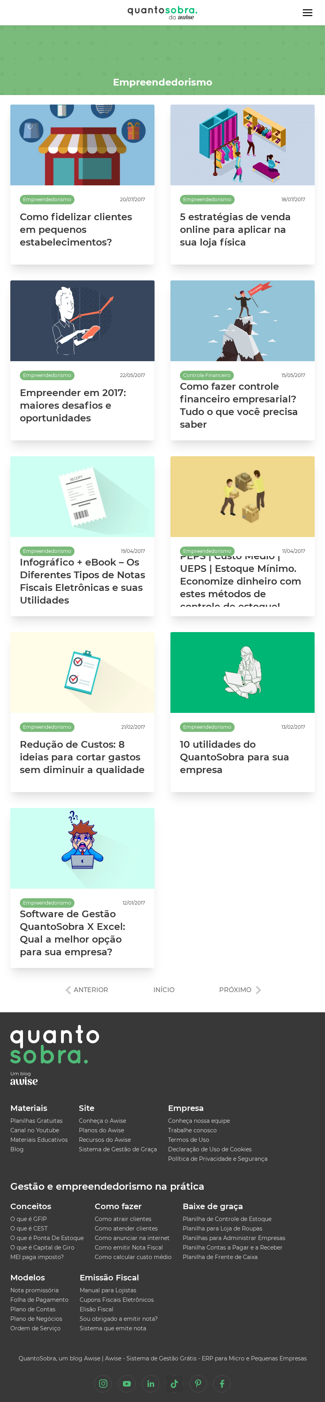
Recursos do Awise (105, 1139)
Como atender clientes (126, 1228)
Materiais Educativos (39, 1139)
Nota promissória (34, 1290)
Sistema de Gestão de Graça (118, 1149)
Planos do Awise (101, 1130)
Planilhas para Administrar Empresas (234, 1238)
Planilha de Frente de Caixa (220, 1257)
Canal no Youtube (34, 1130)
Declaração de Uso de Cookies (210, 1149)
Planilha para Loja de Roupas (222, 1228)
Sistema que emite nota (113, 1328)
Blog (17, 1149)
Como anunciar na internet (132, 1238)
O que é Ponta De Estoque (47, 1238)
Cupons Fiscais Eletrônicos (117, 1299)
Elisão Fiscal (96, 1309)
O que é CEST (29, 1228)
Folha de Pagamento (39, 1299)
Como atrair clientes (123, 1219)
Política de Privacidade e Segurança (218, 1158)
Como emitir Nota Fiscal (129, 1247)
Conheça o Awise (102, 1120)
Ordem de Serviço (35, 1328)
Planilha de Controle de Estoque (227, 1219)
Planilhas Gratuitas (36, 1120)
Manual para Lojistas (108, 1290)
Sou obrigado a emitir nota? (119, 1318)
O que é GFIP (28, 1219)
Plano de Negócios (36, 1318)
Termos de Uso (188, 1139)
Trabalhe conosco (192, 1130)
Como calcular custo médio (133, 1257)
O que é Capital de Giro (42, 1247)
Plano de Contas (32, 1309)
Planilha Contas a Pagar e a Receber (233, 1247)
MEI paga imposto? (37, 1257)
